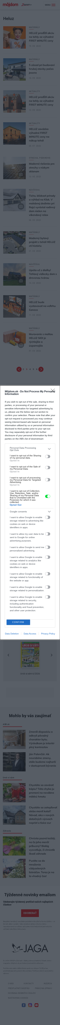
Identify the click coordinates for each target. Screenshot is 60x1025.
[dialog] (30, 512)
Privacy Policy (48, 633)
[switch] (47, 456)
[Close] (54, 392)
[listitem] (30, 449)
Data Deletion (12, 633)
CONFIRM (18, 622)
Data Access (30, 633)
